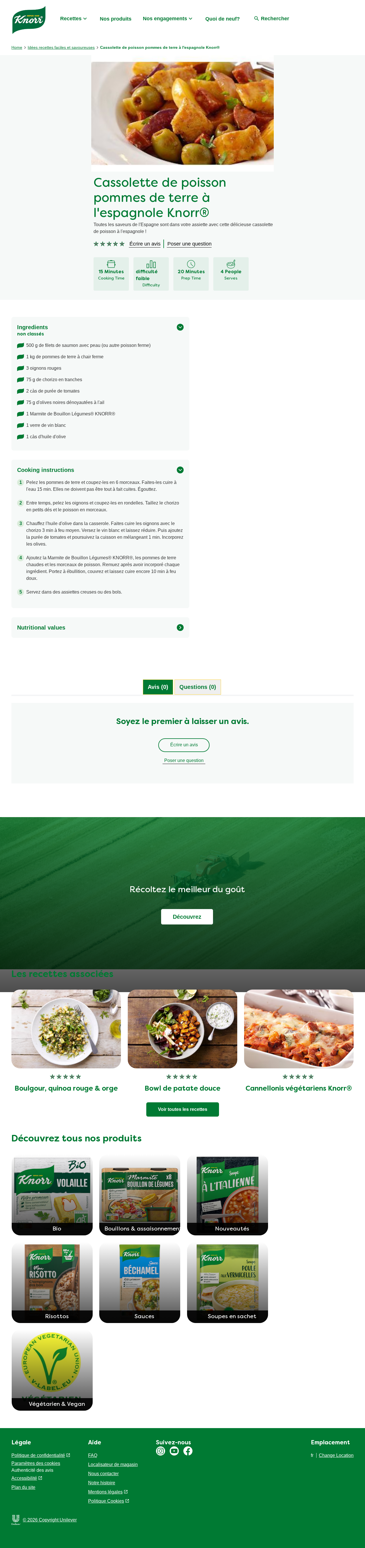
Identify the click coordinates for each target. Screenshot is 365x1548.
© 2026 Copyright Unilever (50, 1519)
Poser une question (184, 760)
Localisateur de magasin (113, 1464)
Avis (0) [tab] (158, 687)
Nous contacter (103, 1473)
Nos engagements (165, 18)
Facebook (187, 1450)
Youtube (174, 1450)
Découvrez (187, 917)
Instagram (160, 1450)
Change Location (336, 1455)
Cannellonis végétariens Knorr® (299, 1089)
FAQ (92, 1455)
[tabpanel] (182, 746)
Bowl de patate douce (182, 1089)
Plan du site (23, 1487)
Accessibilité (24, 1478)
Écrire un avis (184, 744)
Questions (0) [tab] (197, 687)
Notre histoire (101, 1482)
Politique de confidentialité (38, 1455)
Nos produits (115, 19)
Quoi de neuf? (222, 19)
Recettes (71, 18)
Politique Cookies (106, 1501)
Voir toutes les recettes (182, 1109)
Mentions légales (105, 1491)
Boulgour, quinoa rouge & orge (66, 1089)
